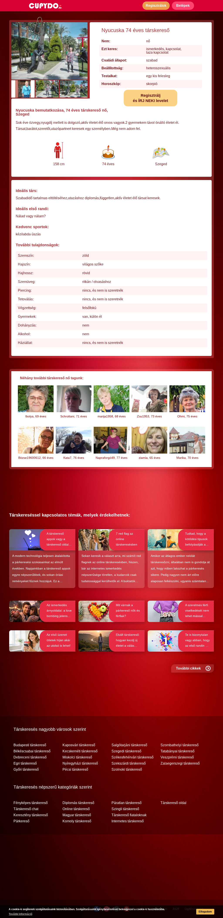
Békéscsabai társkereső (32, 751)
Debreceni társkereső (30, 757)
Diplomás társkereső (78, 803)
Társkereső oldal (173, 803)
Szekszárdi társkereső (129, 763)
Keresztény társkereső (31, 815)
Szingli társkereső (125, 809)
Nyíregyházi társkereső (80, 763)
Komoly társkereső (77, 821)
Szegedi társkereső (126, 751)
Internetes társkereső (128, 821)
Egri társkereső (25, 763)
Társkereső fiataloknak (129, 815)
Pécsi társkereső (75, 769)
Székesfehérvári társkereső (133, 757)
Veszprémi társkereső (177, 757)
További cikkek (188, 668)
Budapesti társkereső (30, 745)
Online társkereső (76, 809)
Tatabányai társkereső (177, 751)
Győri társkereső (26, 769)
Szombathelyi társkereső (179, 745)
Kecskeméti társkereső (80, 751)
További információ (20, 914)
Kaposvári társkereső (79, 745)
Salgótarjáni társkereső (129, 745)
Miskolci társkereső (77, 757)
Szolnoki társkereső (127, 769)
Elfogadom (205, 911)
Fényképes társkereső (31, 803)
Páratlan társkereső (127, 803)
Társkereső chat (26, 809)
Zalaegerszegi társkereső (180, 763)
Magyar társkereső (77, 815)
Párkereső (21, 821)
